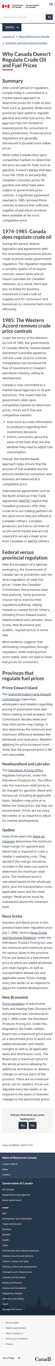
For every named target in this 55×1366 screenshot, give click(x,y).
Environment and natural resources (20, 1250)
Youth (5, 1304)
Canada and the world (13, 1277)
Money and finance (12, 1282)
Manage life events (12, 1309)
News (5, 1169)
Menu (10, 27)
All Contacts (8, 1189)
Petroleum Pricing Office (25, 770)
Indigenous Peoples (12, 1293)
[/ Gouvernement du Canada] (20, 6)
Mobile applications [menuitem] (16, 1327)
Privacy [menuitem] (9, 1344)
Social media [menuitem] (12, 1322)
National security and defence (17, 1255)
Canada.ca (9, 36)
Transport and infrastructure (17, 1272)
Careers (6, 1174)
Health (5, 1239)
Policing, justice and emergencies (19, 1266)
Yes (22, 1125)
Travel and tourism (12, 1223)
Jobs (4, 1213)
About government (12, 1200)
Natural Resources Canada (34, 36)
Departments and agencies (16, 1194)
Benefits (6, 1234)
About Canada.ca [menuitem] (14, 1333)
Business (6, 1229)
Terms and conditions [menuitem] (17, 1338)
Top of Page (8, 1358)
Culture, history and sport (15, 1261)
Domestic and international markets (26, 43)
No (33, 1125)
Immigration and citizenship (16, 1218)
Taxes (5, 1245)
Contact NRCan (10, 1164)
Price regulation (13, 1004)
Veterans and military (13, 1298)
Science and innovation (14, 1288)
